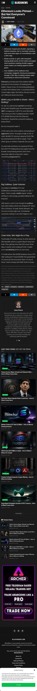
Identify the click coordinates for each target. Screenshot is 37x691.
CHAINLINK (6, 473)
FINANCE (5, 395)
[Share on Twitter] (5, 44)
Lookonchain (29, 286)
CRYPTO (8, 8)
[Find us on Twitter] (14, 631)
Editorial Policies (18, 660)
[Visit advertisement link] (18, 593)
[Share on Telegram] (14, 44)
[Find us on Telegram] (18, 630)
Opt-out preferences (13, 688)
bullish (19, 193)
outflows (30, 203)
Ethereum (4, 82)
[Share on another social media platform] (32, 44)
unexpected (13, 157)
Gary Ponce (10, 21)
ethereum (21, 286)
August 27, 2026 (6, 481)
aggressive (5, 133)
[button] (34, 670)
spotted (21, 106)
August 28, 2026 (6, 376)
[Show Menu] (35, 2)
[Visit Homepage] (19, 2)
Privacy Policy (18, 665)
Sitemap (18, 667)
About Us (18, 656)
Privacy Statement (23, 688)
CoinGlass (14, 188)
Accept (18, 685)
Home (2, 8)
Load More (18, 513)
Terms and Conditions (18, 663)
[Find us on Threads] (22, 631)
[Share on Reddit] (23, 44)
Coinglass (14, 286)
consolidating (9, 250)
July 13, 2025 (20, 21)
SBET (3, 111)
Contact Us (18, 658)
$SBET (7, 286)
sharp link (5, 289)
